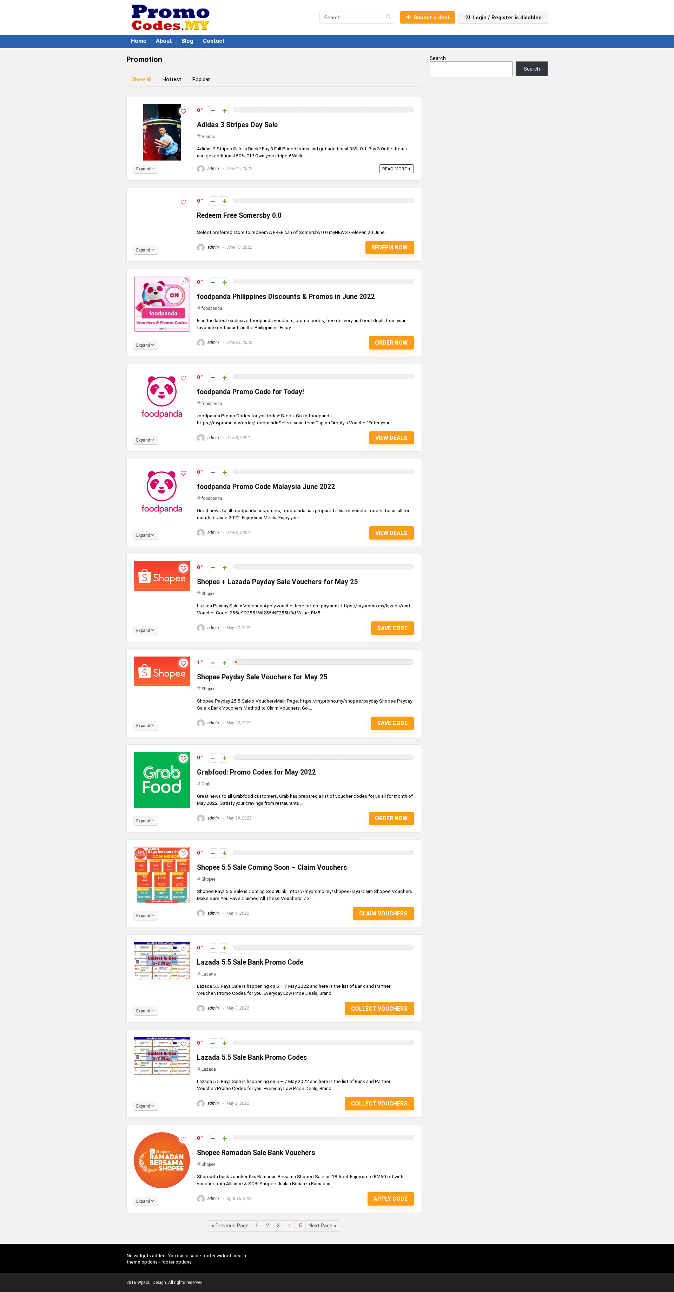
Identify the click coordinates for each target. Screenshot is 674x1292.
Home (138, 41)
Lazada (208, 974)
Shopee (208, 593)
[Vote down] (212, 110)
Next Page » (322, 1225)
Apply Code (391, 1198)
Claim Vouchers (383, 913)
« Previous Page (230, 1225)
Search (438, 58)
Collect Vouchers (379, 1008)
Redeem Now (389, 247)
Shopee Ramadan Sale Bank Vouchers (256, 1153)
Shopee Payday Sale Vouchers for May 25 (262, 677)
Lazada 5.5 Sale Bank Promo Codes (252, 1057)
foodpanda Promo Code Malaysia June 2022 (266, 487)
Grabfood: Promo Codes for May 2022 (256, 772)
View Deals (391, 438)
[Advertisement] (489, 138)
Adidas (208, 136)
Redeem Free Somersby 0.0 (239, 215)
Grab (205, 784)
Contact (214, 41)
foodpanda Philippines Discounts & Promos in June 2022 (286, 297)
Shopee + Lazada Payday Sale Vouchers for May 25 (277, 582)
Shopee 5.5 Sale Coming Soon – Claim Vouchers (272, 867)
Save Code (392, 628)
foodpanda (211, 308)
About (164, 41)
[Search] (388, 18)
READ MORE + (396, 168)
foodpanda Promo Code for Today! (250, 392)
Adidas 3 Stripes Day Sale (237, 125)
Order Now (391, 342)
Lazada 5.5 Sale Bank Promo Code (250, 962)
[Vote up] (224, 110)
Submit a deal (431, 17)
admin (212, 168)
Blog (187, 41)
